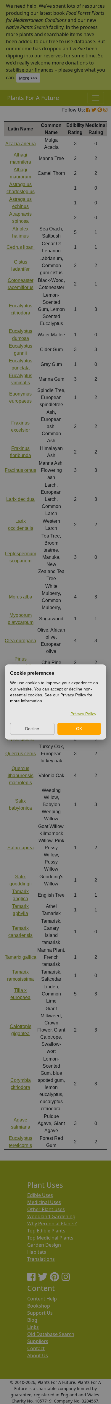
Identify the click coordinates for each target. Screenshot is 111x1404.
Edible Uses (40, 1195)
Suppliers (37, 1341)
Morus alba (20, 596)
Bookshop (38, 1306)
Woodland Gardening (51, 1216)
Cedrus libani (21, 247)
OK (79, 728)
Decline (32, 728)
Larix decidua (20, 499)
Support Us (40, 1313)
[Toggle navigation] (95, 98)
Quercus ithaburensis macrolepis (20, 775)
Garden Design (44, 1245)
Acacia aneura (20, 143)
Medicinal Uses (44, 1202)
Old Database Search (50, 1334)
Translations (41, 1259)
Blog (32, 1320)
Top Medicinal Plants (50, 1237)
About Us (37, 1355)
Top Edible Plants (46, 1230)
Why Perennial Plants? (52, 1223)
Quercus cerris (20, 753)
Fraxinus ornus (20, 470)
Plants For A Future (33, 98)
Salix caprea (20, 847)
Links (33, 1327)
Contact (36, 1348)
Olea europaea (20, 640)
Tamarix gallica (20, 957)
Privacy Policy (83, 713)
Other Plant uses (46, 1209)
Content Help (42, 1298)
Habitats (36, 1252)
